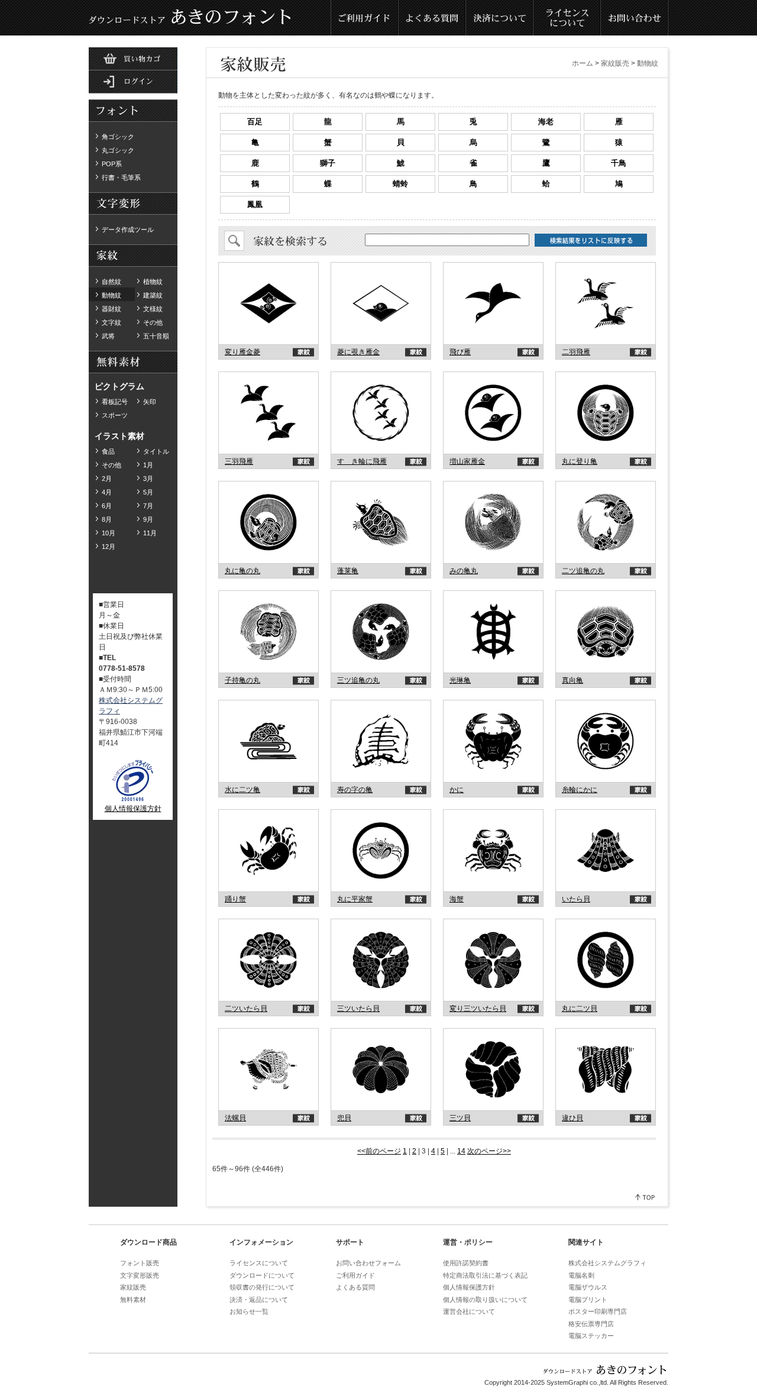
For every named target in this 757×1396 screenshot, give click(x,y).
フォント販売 (139, 1262)
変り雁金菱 (242, 352)
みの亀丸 (463, 571)
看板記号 (115, 401)
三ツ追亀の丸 (358, 680)
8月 (107, 519)
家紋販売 (615, 63)
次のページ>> (489, 1151)
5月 (148, 492)
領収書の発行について (262, 1287)
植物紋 (153, 281)
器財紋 (111, 308)
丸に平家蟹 (355, 899)
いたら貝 (576, 899)
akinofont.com (269, 304)
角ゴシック (118, 136)
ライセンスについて (567, 17)
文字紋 (111, 322)
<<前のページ (379, 1151)
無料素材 (133, 204)
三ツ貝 (460, 1118)
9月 (148, 519)
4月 (107, 492)
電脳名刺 (581, 1275)
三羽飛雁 (239, 461)
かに (456, 790)
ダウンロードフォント (133, 111)
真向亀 (572, 680)
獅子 (327, 163)
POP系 (112, 163)
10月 (108, 533)
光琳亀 (460, 680)
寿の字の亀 (355, 790)
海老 (546, 121)
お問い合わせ (634, 17)
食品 (108, 451)
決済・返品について (258, 1299)
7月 (148, 505)
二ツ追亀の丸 (583, 571)
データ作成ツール (128, 229)
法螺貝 (235, 1118)
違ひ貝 (572, 1118)
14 (461, 1151)
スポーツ (115, 415)
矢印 (149, 401)
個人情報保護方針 (133, 808)
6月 (107, 505)
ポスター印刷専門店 (597, 1311)
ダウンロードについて (262, 1275)
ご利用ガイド (365, 17)
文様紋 (153, 308)
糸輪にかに (579, 790)
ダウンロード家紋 (133, 256)
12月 (108, 546)
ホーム (582, 63)
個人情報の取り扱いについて (485, 1299)
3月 (148, 478)
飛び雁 (460, 352)
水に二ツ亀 (242, 790)
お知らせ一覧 (248, 1311)
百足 (255, 121)
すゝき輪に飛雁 (362, 461)
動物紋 (111, 295)
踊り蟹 (235, 899)
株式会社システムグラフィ (607, 1262)
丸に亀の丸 (242, 571)
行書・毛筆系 (121, 177)
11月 (150, 533)
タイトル (156, 451)
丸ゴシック (118, 150)
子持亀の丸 (242, 680)
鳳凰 (255, 204)
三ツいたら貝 (358, 1008)
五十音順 (156, 336)
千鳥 (618, 163)
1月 (148, 464)
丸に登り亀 (579, 461)
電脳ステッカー (591, 1335)
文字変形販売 (139, 1275)
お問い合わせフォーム (368, 1262)
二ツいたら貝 (246, 1008)
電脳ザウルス (587, 1287)
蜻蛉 (400, 183)
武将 (108, 336)
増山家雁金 (467, 461)
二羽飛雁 (576, 352)
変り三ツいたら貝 (477, 1008)
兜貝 (344, 1118)
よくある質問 (432, 17)
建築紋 (153, 295)
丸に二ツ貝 (579, 1008)
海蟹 (456, 899)
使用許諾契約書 (466, 1262)
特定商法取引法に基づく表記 (485, 1275)
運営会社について (469, 1311)
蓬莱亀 (347, 571)
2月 (107, 478)
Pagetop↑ (645, 1197)
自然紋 (111, 281)
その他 (153, 322)
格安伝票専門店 (591, 1323)
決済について (499, 17)
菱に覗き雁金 (358, 352)
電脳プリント (587, 1299)
